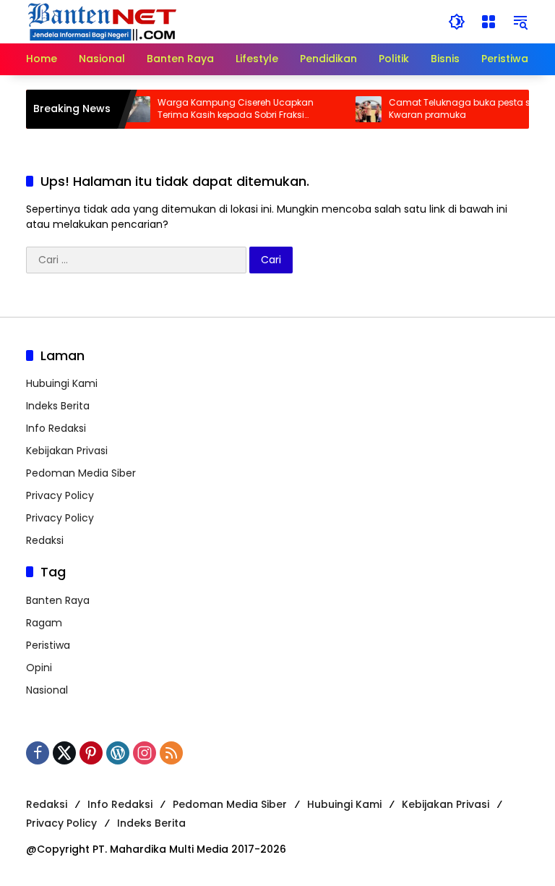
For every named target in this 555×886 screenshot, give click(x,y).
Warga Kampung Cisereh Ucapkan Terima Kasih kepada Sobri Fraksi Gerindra (227, 109)
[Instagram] (144, 752)
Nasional (47, 690)
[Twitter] (64, 752)
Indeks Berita (58, 406)
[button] (456, 21)
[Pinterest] (91, 752)
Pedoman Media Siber (81, 473)
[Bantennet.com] (102, 21)
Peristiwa (48, 645)
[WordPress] (117, 752)
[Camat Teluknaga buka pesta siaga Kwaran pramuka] (360, 109)
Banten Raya (58, 600)
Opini (39, 667)
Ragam (44, 622)
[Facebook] (37, 752)
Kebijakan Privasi (67, 450)
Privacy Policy (60, 495)
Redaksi (45, 540)
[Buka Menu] (488, 21)
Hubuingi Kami (62, 383)
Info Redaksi (56, 428)
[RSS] (171, 752)
